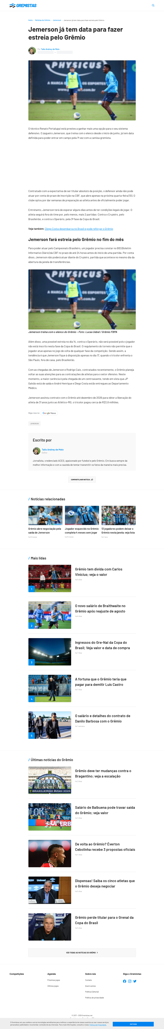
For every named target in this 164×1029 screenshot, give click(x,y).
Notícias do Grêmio (42, 20)
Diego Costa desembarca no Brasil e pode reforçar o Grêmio (79, 228)
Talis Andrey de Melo (50, 49)
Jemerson (57, 20)
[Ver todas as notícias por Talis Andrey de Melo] (32, 48)
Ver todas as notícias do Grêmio (81, 952)
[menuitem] (63, 980)
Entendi (133, 1024)
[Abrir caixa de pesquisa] (153, 5)
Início (30, 20)
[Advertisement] (82, 163)
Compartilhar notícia (80, 480)
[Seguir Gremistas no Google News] (43, 412)
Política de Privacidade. (98, 1025)
